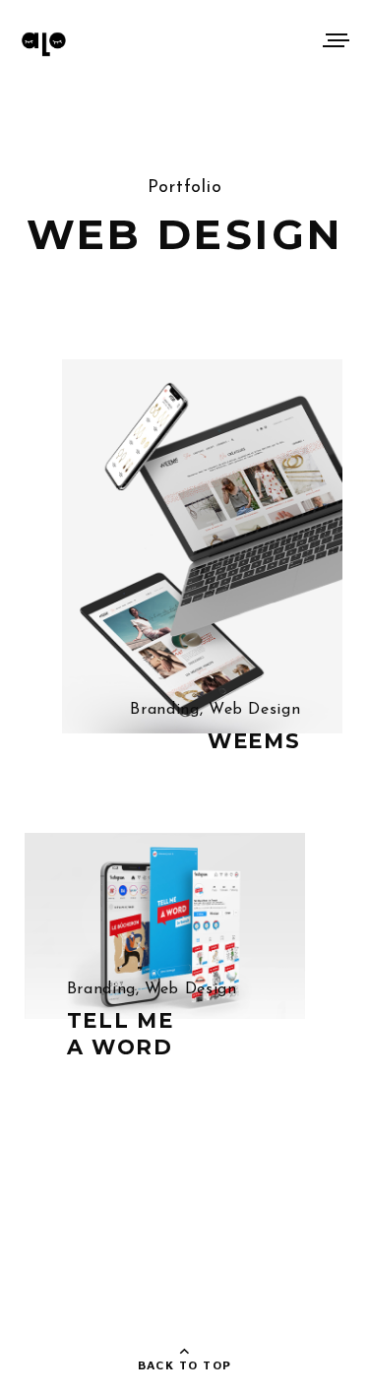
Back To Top (185, 1365)
